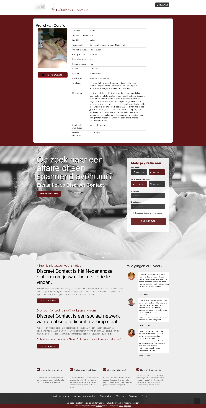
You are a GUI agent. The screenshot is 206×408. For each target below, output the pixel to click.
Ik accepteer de (149, 213)
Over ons (133, 396)
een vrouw (140, 172)
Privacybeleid (105, 396)
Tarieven (120, 396)
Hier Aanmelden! (53, 75)
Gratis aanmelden (61, 396)
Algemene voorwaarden (84, 396)
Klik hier (99, 406)
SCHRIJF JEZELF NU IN (48, 301)
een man (156, 172)
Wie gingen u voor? (49, 194)
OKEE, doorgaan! (125, 406)
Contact (145, 396)
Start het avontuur (48, 346)
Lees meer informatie (103, 254)
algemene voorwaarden (154, 213)
